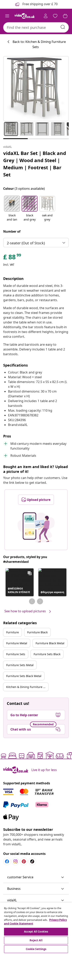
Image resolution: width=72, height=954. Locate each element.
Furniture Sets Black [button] (47, 654)
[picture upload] (36, 527)
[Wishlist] (55, 16)
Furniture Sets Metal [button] (20, 665)
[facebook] (7, 861)
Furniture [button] (12, 632)
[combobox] (36, 27)
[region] (36, 928)
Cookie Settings (36, 949)
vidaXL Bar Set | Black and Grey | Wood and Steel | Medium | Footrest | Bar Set (34, 164)
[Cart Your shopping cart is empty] (65, 16)
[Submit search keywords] (63, 27)
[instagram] (15, 861)
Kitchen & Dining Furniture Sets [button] (27, 687)
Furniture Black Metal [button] (50, 643)
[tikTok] (32, 861)
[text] (12, 257)
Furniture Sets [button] (15, 654)
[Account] (45, 16)
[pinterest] (24, 861)
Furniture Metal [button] (16, 643)
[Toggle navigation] (7, 16)
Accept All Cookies (36, 931)
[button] (12, 209)
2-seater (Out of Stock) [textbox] (26, 243)
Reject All (36, 940)
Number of (11, 231)
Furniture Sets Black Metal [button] (23, 676)
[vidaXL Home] (25, 16)
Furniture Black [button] (37, 632)
